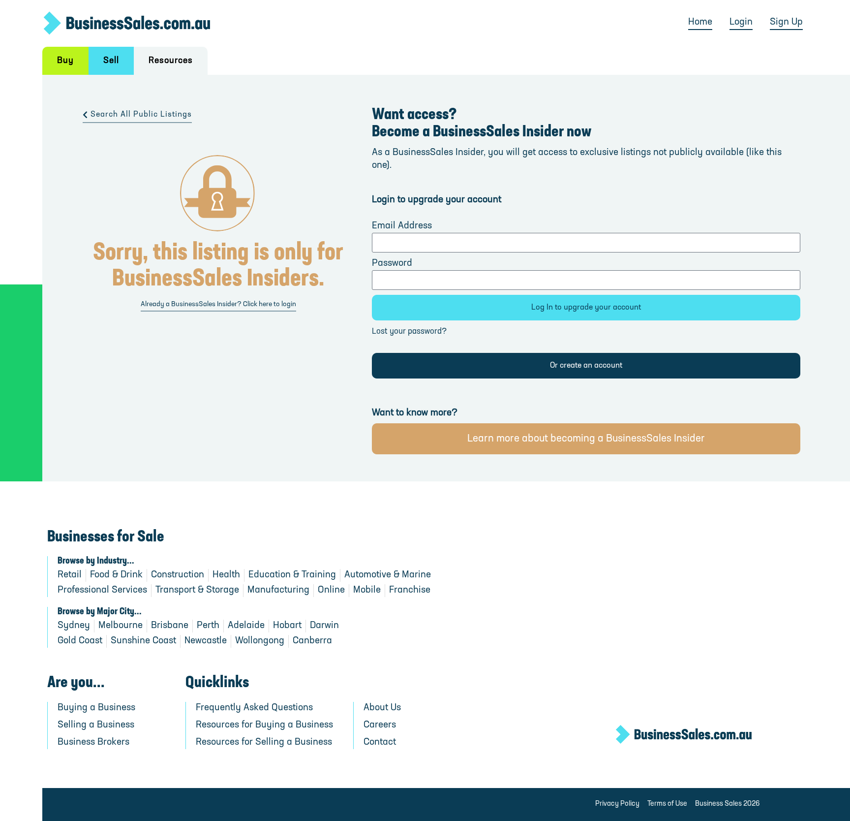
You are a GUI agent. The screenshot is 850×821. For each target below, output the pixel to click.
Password (392, 263)
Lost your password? (409, 332)
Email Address (402, 226)
